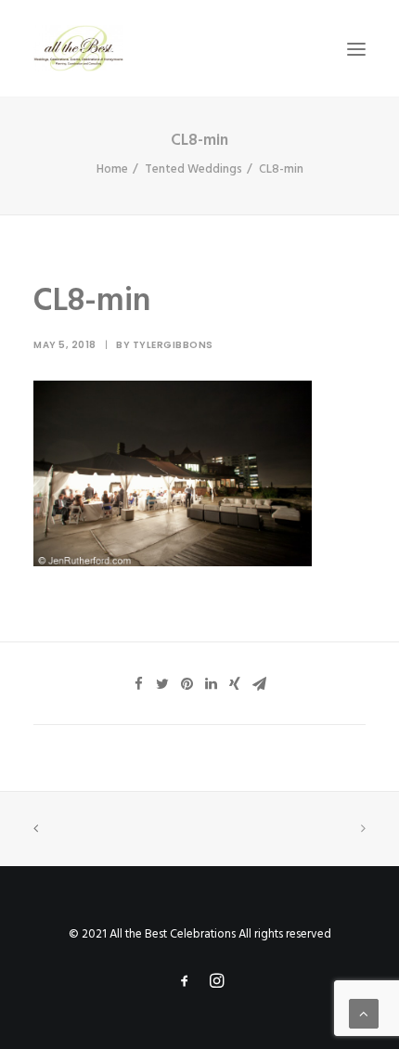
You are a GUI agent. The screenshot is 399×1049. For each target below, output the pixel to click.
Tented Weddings (193, 169)
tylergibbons (173, 345)
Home (112, 169)
